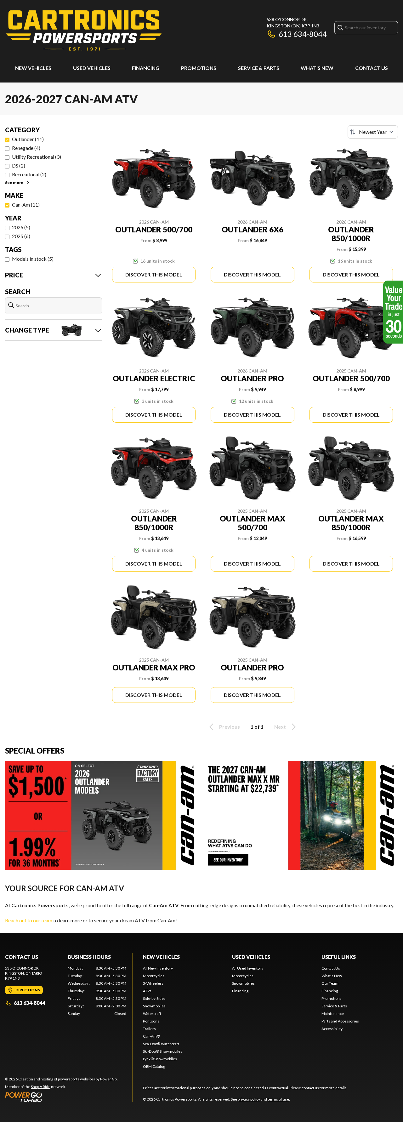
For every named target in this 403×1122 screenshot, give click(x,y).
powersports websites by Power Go (87, 1079)
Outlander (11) (28, 139)
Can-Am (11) (26, 205)
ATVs (147, 990)
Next (280, 727)
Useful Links (338, 957)
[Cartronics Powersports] (83, 30)
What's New (317, 68)
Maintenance (332, 1013)
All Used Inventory (247, 968)
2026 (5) (21, 227)
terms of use (278, 1099)
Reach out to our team (28, 920)
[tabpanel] (97, 991)
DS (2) (18, 165)
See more (14, 182)
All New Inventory (158, 968)
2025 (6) (21, 236)
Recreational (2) (29, 174)
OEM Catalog (154, 1066)
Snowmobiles (154, 1006)
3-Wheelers (153, 983)
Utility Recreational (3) (36, 157)
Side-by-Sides (154, 998)
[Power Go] (61, 1097)
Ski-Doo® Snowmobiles (162, 1051)
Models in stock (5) (33, 259)
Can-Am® (151, 1036)
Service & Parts (258, 68)
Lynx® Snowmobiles (160, 1059)
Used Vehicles (92, 68)
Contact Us (371, 68)
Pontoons (151, 1021)
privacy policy (249, 1099)
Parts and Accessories (340, 1021)
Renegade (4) (26, 148)
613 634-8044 (303, 33)
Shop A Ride (40, 1086)
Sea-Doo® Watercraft (161, 1043)
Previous (229, 727)
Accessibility (332, 1028)
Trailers (149, 1028)
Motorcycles (153, 975)
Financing (145, 68)
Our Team (329, 983)
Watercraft (152, 1013)
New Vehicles (33, 68)
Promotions (198, 68)
